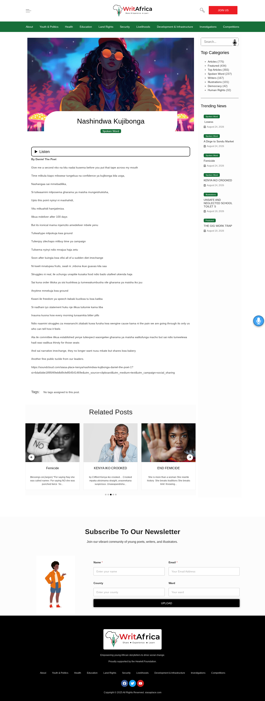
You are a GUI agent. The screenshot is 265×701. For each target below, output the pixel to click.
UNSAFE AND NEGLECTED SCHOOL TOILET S (218, 203)
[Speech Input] (220, 42)
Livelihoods (143, 26)
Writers (212, 77)
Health (69, 26)
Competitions (231, 26)
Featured (213, 65)
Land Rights (106, 26)
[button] (202, 10)
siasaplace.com (153, 692)
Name (98, 562)
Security (125, 26)
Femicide (209, 160)
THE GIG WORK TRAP (218, 225)
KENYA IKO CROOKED (218, 180)
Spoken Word (110, 131)
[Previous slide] (31, 457)
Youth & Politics (49, 26)
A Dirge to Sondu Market (219, 141)
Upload (166, 603)
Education (86, 26)
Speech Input (235, 42)
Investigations (208, 26)
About (29, 26)
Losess (208, 121)
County (98, 583)
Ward (172, 583)
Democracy (215, 86)
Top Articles (215, 69)
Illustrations (215, 81)
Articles (212, 61)
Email (173, 562)
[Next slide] (190, 457)
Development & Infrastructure (175, 26)
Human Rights (216, 90)
